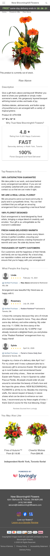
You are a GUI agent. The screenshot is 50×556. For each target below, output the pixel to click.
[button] (44, 549)
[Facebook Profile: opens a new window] (25, 514)
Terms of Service (6, 546)
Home (4, 12)
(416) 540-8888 (25, 502)
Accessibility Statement (39, 546)
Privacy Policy (21, 546)
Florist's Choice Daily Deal (31, 353)
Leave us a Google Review (25, 522)
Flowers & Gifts (14, 12)
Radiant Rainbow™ (28, 308)
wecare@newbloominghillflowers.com (25, 504)
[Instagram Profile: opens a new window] (19, 514)
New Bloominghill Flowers (25, 3)
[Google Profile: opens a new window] (31, 514)
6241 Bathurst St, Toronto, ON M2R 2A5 (25, 499)
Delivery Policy (25, 549)
